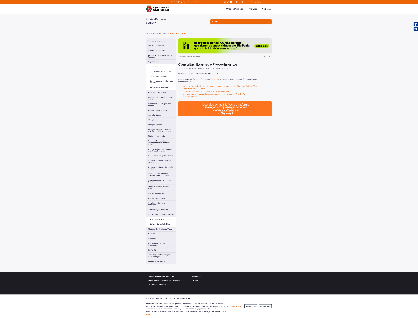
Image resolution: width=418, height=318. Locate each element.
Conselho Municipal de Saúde (160, 156)
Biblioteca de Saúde (156, 136)
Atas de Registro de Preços (160, 219)
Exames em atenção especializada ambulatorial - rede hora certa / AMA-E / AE (214, 94)
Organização (153, 62)
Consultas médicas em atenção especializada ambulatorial (206, 91)
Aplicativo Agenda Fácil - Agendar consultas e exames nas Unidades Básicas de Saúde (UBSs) (220, 86)
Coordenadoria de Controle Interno (159, 161)
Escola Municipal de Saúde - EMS (160, 188)
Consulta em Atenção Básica (194, 89)
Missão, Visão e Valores (159, 87)
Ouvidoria (191, 2)
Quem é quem (155, 67)
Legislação (182, 2)
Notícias (151, 234)
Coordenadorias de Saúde (160, 71)
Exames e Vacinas (190, 96)
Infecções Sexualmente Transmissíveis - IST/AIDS (158, 175)
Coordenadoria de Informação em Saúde (160, 168)
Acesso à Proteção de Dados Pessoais (160, 56)
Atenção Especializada (157, 120)
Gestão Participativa (156, 198)
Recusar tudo (265, 306)
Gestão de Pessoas (156, 193)
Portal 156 (215, 79)
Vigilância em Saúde (156, 261)
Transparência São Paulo (170, 2)
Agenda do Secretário (157, 92)
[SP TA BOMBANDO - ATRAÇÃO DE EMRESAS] (225, 46)
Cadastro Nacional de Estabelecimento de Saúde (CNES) (159, 142)
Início (148, 33)
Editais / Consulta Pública (160, 224)
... (260, 57)
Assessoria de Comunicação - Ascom (160, 98)
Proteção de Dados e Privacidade (156, 244)
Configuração (236, 306)
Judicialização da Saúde (158, 209)
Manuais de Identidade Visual (160, 229)
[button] (269, 56)
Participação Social (156, 46)
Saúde (165, 33)
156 (197, 2)
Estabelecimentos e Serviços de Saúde (161, 82)
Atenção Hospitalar (156, 125)
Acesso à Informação (178, 33)
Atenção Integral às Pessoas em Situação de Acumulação (160, 130)
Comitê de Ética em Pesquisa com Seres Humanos (160, 150)
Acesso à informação (153, 2)
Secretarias (157, 33)
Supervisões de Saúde (158, 76)
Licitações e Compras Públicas (161, 214)
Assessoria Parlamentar (157, 110)
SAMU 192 (152, 250)
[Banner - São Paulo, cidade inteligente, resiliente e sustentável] (225, 108)
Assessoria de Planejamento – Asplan (160, 105)
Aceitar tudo (251, 306)
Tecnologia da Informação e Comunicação (159, 256)
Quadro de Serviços (156, 50)
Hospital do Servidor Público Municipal (160, 204)
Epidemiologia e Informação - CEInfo (160, 181)
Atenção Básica (154, 115)
